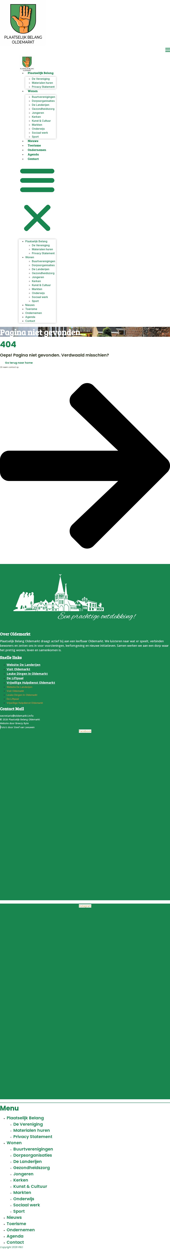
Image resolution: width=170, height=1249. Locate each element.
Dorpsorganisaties (32, 1155)
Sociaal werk (40, 132)
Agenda (33, 154)
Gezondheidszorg (31, 1168)
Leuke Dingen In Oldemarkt (27, 674)
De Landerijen (27, 1161)
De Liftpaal (15, 678)
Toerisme (34, 145)
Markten (22, 1192)
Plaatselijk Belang (40, 73)
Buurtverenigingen (33, 1149)
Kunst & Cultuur (30, 1186)
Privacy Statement (43, 86)
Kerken (20, 1180)
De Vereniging (28, 1124)
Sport (35, 136)
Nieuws (33, 141)
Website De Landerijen (23, 665)
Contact (33, 159)
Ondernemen (37, 150)
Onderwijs (23, 1199)
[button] (37, 199)
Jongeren (23, 1174)
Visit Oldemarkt (18, 669)
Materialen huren (31, 1130)
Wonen (33, 91)
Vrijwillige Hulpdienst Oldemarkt (31, 683)
